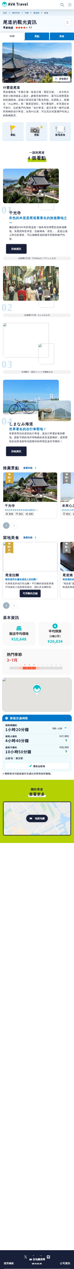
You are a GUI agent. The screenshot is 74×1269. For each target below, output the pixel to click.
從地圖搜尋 (39, 1259)
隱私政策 (37, 1263)
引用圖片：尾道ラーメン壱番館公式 (37, 372)
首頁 (5, 13)
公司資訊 (65, 1263)
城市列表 (16, 13)
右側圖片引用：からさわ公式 (37, 315)
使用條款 (9, 1263)
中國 (27, 13)
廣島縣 (36, 13)
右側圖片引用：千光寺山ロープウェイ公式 (37, 258)
